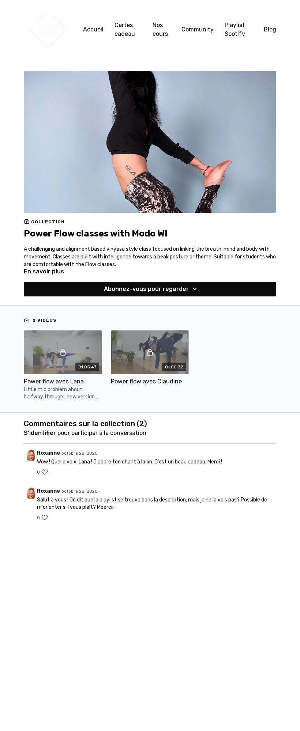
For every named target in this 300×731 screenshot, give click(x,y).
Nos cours (160, 29)
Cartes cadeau (125, 29)
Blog (270, 29)
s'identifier (40, 432)
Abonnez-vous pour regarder (146, 288)
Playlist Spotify (235, 29)
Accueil (93, 29)
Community (197, 29)
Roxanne (48, 453)
